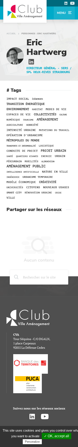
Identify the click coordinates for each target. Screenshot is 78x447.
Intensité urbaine (21, 130)
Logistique (46, 146)
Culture (63, 115)
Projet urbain (53, 150)
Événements (37, 99)
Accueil (11, 33)
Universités (14, 187)
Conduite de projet (22, 150)
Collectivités (45, 114)
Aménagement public (26, 166)
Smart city (14, 192)
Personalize (32, 441)
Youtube (72, 3)
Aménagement (47, 119)
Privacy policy (52, 441)
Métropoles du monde (22, 140)
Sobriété (32, 125)
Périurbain (14, 161)
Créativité (47, 182)
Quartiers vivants (27, 156)
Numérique (13, 120)
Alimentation (47, 161)
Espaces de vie (18, 114)
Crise (58, 193)
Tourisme (28, 120)
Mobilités (31, 161)
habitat (37, 109)
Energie (46, 156)
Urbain (60, 156)
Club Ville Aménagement (25, 11)
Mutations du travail (54, 130)
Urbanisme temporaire (38, 176)
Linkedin (65, 3)
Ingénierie (13, 177)
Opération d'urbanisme (24, 135)
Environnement (17, 109)
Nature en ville (55, 171)
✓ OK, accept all (56, 436)
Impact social (17, 98)
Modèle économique (21, 182)
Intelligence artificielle (22, 172)
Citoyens (33, 187)
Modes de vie (56, 109)
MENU (62, 13)
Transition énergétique (25, 104)
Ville (10, 197)
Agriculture (14, 125)
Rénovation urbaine (38, 192)
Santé (9, 156)
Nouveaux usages (56, 187)
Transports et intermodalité (21, 146)
